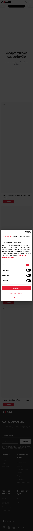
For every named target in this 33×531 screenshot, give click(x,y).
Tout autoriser (16, 288)
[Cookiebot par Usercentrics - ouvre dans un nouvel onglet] (23, 232)
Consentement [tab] (6, 236)
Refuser (16, 298)
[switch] (28, 270)
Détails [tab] (15, 236)
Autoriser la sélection (16, 293)
